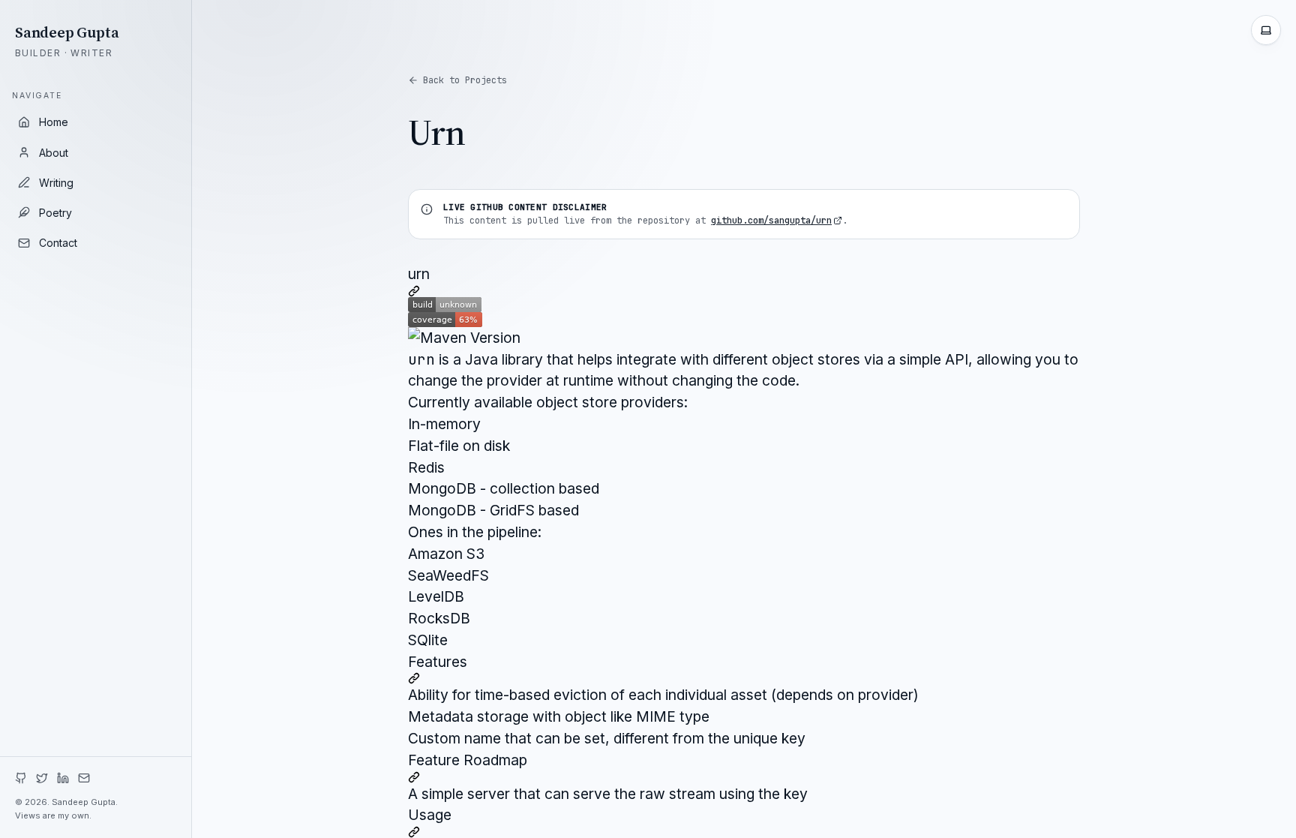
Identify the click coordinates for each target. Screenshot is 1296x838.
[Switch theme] (1266, 30)
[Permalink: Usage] (744, 832)
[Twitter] (42, 778)
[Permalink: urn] (744, 291)
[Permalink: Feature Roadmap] (744, 777)
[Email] (84, 778)
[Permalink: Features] (744, 678)
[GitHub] (21, 778)
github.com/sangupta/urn (771, 221)
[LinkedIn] (63, 778)
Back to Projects (465, 80)
